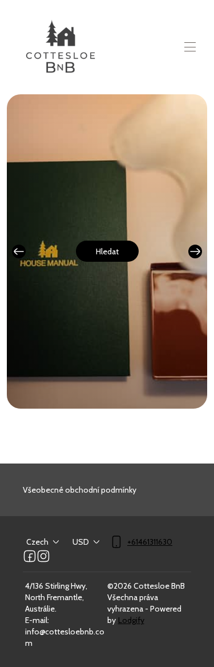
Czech (37, 542)
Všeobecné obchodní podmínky (79, 490)
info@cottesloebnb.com (64, 637)
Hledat (107, 251)
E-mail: (37, 620)
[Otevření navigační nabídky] (190, 46)
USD (80, 542)
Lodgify (131, 620)
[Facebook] (30, 556)
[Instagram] (43, 556)
